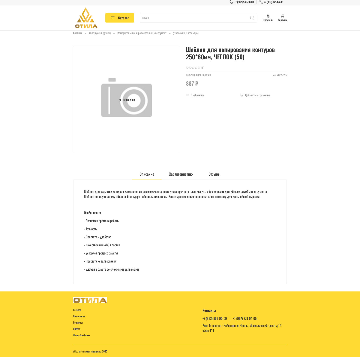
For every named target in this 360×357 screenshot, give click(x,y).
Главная (77, 33)
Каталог (123, 17)
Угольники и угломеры (186, 33)
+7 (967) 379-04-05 (273, 2)
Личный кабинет (81, 335)
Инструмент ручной (100, 33)
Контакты (78, 322)
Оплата (76, 329)
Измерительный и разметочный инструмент (141, 33)
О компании (79, 316)
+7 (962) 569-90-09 (244, 2)
